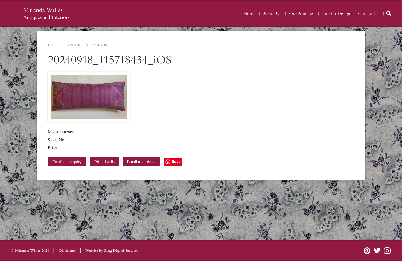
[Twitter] (377, 250)
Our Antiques (301, 13)
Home (249, 13)
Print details (104, 161)
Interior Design (336, 13)
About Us (272, 13)
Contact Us (369, 13)
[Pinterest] (367, 250)
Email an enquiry (67, 161)
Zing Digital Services (121, 250)
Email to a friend (141, 161)
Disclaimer (67, 250)
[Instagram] (387, 250)
